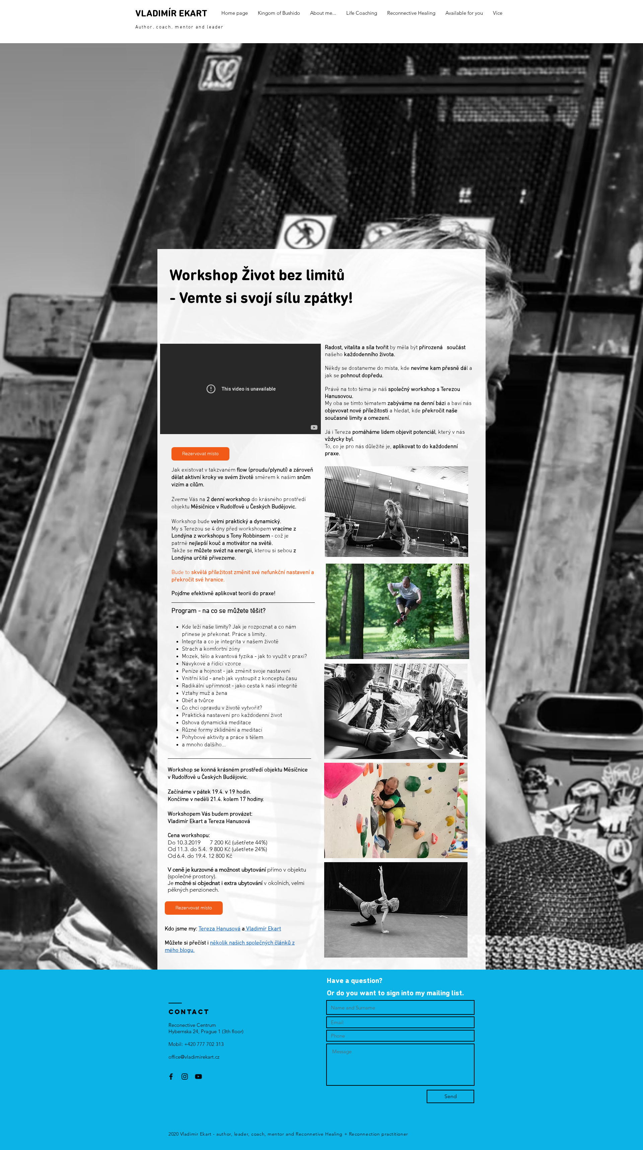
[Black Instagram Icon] (185, 1076)
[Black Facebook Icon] (171, 1076)
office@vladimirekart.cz (193, 1057)
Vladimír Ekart (263, 929)
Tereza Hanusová (219, 929)
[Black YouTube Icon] (198, 1076)
